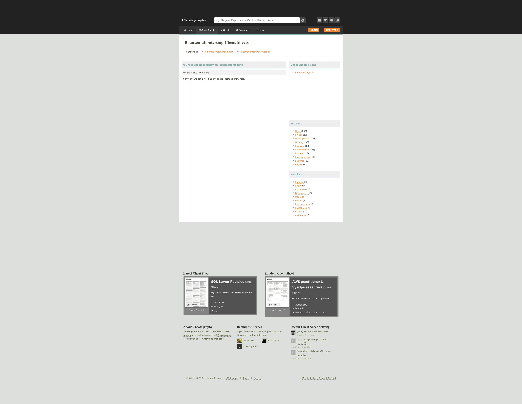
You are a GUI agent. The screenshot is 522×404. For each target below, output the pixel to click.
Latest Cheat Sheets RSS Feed (320, 378)
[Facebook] (319, 20)
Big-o (298, 211)
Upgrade (299, 196)
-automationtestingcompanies (255, 51)
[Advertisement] (261, 7)
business (219, 338)
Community (244, 30)
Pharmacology (302, 157)
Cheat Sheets (208, 30)
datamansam (301, 304)
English (298, 164)
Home (189, 30)
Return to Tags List (305, 72)
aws (316, 312)
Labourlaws (301, 189)
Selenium (299, 146)
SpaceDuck (273, 340)
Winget (298, 200)
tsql (215, 310)
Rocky (298, 185)
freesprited (219, 302)
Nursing (299, 142)
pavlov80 (301, 339)
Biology (299, 153)
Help (261, 30)
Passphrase (301, 207)
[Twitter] (325, 20)
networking (300, 312)
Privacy (257, 378)
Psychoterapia (302, 204)
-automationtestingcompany (219, 51)
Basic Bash (322, 331)
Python (298, 134)
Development (302, 138)
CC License (232, 378)
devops (309, 312)
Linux (298, 131)
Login (314, 30)
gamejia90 (302, 331)
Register (332, 30)
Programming (302, 149)
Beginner (299, 160)
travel (207, 338)
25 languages (223, 335)
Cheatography (191, 331)
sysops (322, 312)
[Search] (303, 20)
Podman (299, 182)
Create (226, 30)
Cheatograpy (302, 193)
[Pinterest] (331, 20)
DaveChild (248, 340)
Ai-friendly (300, 215)
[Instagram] (337, 20)
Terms (246, 378)
